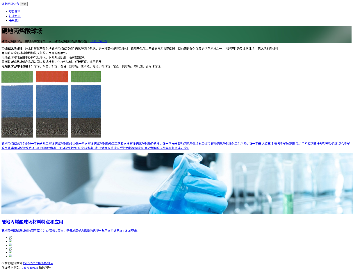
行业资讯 (15, 16)
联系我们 (15, 20)
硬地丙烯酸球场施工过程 (194, 143)
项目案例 (15, 11)
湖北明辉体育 (10, 4)
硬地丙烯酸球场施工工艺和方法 (108, 143)
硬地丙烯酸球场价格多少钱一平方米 (153, 143)
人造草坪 (268, 143)
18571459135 (98, 41)
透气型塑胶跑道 (285, 143)
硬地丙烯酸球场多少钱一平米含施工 (25, 143)
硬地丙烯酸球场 (109, 148)
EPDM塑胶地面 (67, 148)
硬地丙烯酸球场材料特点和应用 (32, 222)
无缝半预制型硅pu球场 (174, 148)
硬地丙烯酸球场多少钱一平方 (68, 143)
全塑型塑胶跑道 (327, 143)
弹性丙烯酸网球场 (132, 148)
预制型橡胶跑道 (46, 148)
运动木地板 (152, 148)
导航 (23, 4)
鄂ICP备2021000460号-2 (38, 263)
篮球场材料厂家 (88, 148)
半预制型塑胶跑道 (23, 148)
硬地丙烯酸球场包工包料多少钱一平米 (236, 143)
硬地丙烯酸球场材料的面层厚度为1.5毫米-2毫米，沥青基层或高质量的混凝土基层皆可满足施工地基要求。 (70, 230)
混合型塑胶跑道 (306, 143)
